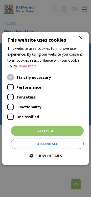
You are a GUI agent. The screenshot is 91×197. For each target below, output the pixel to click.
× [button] (80, 38)
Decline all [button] (47, 143)
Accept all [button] (47, 131)
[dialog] (45, 98)
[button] (45, 156)
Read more (28, 65)
